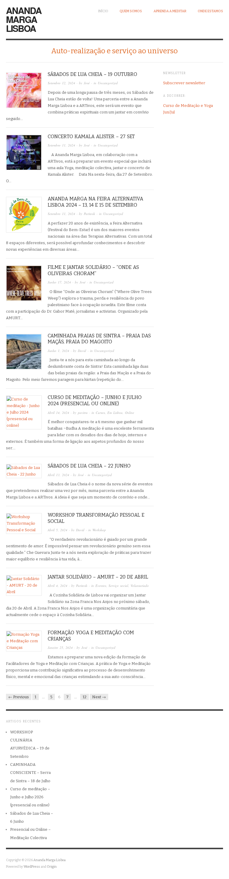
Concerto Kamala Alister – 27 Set (91, 136)
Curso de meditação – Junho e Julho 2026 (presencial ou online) (30, 797)
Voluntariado (140, 585)
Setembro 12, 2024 (61, 83)
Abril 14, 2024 (58, 412)
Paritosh (89, 213)
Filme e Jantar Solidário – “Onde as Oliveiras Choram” (93, 270)
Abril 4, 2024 (57, 585)
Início (103, 11)
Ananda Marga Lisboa (23, 19)
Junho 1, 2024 (58, 350)
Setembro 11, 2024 (61, 145)
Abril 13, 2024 (58, 475)
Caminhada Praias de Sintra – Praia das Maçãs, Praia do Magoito (99, 339)
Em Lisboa (115, 412)
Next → (99, 697)
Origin (52, 867)
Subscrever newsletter (184, 83)
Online (129, 412)
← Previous (18, 697)
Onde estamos (210, 11)
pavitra (83, 412)
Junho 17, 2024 (59, 282)
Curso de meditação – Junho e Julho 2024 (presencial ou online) (95, 400)
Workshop (99, 530)
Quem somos (131, 11)
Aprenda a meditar (170, 11)
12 (84, 697)
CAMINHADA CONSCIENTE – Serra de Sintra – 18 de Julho (30, 772)
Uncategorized (108, 83)
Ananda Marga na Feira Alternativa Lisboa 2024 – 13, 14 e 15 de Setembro (95, 202)
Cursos (100, 412)
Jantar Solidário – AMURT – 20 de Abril (98, 577)
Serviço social (118, 585)
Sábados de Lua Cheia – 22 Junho (89, 466)
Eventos (100, 585)
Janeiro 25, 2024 (60, 647)
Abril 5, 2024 (57, 530)
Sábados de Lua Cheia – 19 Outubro (92, 74)
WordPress (32, 867)
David (82, 350)
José (87, 83)
